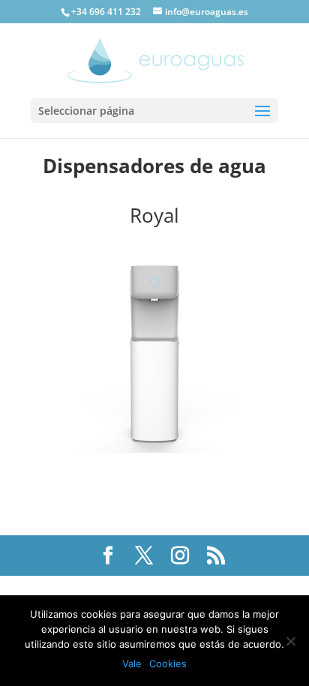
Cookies (168, 664)
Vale (132, 664)
